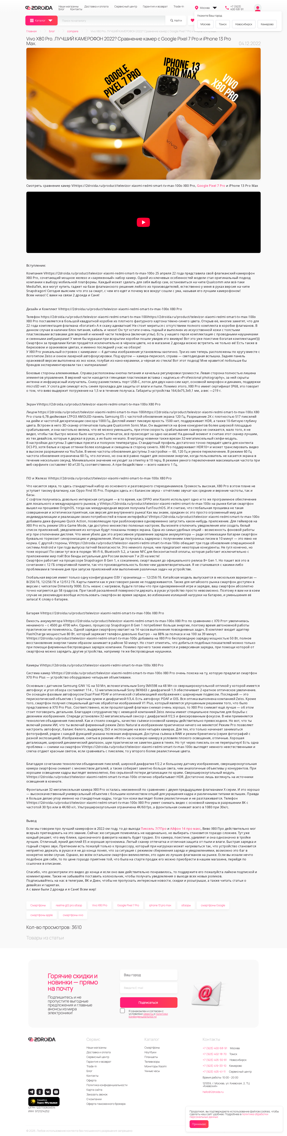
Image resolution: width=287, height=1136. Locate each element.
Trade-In (179, 6)
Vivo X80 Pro (99, 905)
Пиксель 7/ (149, 828)
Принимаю (199, 1124)
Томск (223, 24)
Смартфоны (38, 905)
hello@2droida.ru (213, 1092)
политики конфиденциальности (148, 1015)
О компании (94, 1099)
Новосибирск (243, 24)
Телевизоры (152, 1061)
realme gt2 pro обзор (69, 905)
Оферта (91, 1080)
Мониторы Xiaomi (155, 1066)
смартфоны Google (213, 905)
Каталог (40, 20)
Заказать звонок (97, 1094)
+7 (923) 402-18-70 (214, 1054)
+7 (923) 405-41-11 (214, 1071)
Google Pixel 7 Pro (211, 185)
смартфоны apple (41, 915)
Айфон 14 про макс (185, 828)
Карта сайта (94, 1089)
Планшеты (151, 1057)
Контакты (76, 9)
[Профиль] (258, 8)
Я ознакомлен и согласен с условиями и (148, 1014)
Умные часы (152, 1071)
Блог (61, 9)
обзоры (186, 905)
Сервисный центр (125, 6)
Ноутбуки (150, 1052)
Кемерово (267, 24)
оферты (148, 1014)
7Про (162, 828)
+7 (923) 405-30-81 (215, 1060)
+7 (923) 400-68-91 (236, 8)
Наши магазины (68, 6)
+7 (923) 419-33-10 (214, 1065)
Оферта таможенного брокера (106, 1104)
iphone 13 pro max (160, 905)
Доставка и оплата (96, 6)
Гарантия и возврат (155, 6)
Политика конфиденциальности (106, 1085)
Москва (205, 8)
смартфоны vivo (73, 915)
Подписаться (148, 1002)
